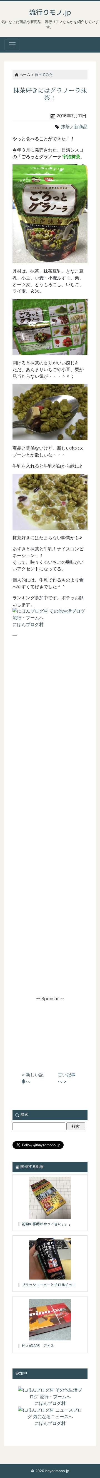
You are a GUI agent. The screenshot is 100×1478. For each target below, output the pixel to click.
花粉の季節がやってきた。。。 (47, 1223)
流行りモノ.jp (50, 12)
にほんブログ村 (28, 624)
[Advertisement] (50, 1029)
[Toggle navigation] (12, 44)
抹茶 (65, 126)
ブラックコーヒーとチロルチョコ (49, 1284)
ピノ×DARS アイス (38, 1345)
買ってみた (44, 75)
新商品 (81, 126)
